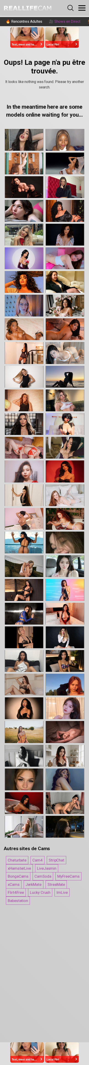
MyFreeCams (68, 876)
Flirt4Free (16, 892)
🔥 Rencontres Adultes (24, 21)
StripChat (56, 860)
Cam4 (37, 860)
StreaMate (56, 884)
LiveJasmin (46, 868)
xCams (14, 884)
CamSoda (42, 876)
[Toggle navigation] (82, 8)
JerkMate (34, 884)
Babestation (18, 900)
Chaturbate (17, 860)
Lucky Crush (40, 892)
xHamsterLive (19, 868)
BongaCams (18, 876)
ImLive (62, 892)
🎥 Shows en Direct (64, 21)
